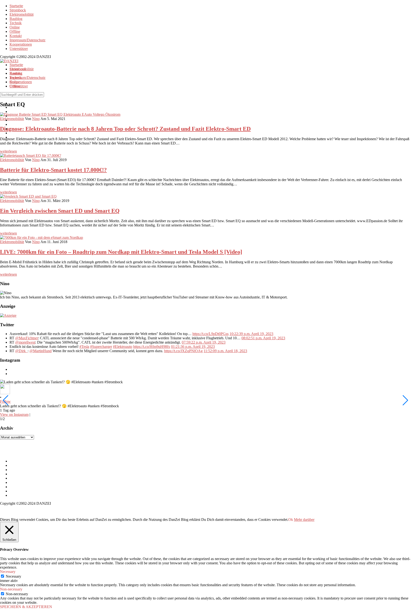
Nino (36, 160)
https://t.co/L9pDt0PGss (210, 334)
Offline (15, 31)
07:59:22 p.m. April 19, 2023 (203, 342)
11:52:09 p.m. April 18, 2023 (225, 351)
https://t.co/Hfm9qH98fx (151, 347)
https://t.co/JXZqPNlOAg (183, 351)
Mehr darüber (304, 520)
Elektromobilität (22, 14)
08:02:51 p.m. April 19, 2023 (263, 338)
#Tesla (84, 347)
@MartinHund (40, 351)
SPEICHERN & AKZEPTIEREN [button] (26, 607)
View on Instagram (14, 414)
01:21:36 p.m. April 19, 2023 (193, 347)
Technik (16, 23)
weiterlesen (8, 151)
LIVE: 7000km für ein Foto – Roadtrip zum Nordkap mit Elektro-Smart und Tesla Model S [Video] (121, 252)
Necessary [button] (7, 572)
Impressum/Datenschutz (27, 40)
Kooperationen (21, 44)
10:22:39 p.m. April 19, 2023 (251, 334)
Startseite (16, 6)
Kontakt (16, 36)
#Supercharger (101, 347)
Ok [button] (290, 520)
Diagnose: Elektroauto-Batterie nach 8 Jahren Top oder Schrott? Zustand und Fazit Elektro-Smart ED (125, 129)
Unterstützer (19, 49)
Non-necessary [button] (11, 589)
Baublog (16, 19)
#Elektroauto (122, 347)
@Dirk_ (21, 351)
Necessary (13, 576)
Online (15, 27)
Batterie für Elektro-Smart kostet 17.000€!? (53, 170)
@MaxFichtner (26, 338)
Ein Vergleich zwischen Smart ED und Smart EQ (60, 211)
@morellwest (25, 342)
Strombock (18, 10)
